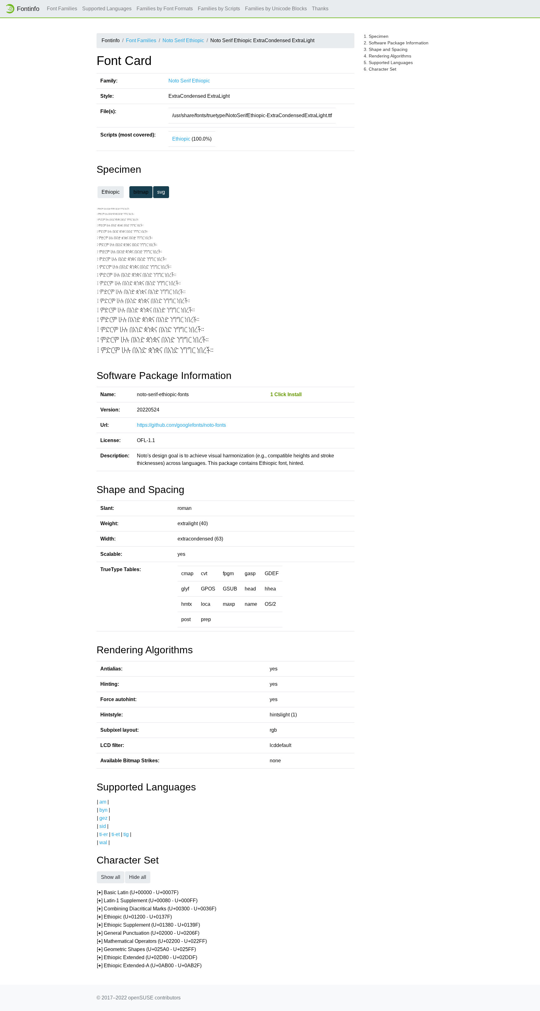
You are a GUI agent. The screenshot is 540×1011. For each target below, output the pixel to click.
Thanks (320, 8)
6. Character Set (380, 69)
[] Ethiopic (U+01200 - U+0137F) (134, 916)
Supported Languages (107, 8)
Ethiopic (181, 139)
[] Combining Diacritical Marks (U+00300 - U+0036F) (156, 908)
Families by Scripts (219, 8)
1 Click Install (286, 394)
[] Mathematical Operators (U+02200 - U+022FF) (152, 941)
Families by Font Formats (165, 8)
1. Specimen (376, 36)
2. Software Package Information (396, 42)
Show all (110, 877)
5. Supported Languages (388, 62)
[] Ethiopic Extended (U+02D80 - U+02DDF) (147, 957)
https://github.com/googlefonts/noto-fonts (181, 425)
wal (103, 842)
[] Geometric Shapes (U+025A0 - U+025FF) (146, 949)
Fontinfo (28, 8)
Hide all (137, 877)
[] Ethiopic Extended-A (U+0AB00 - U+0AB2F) (149, 965)
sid (102, 826)
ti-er (103, 834)
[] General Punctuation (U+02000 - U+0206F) (148, 933)
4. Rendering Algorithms (387, 55)
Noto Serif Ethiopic (183, 40)
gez (103, 818)
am (102, 801)
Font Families (62, 8)
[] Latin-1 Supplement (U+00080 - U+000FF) (147, 900)
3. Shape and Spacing (386, 49)
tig (126, 834)
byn (103, 810)
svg (161, 192)
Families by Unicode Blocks (276, 8)
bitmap (140, 192)
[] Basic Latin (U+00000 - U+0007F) (137, 892)
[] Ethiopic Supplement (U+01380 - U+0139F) (148, 925)
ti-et (116, 834)
